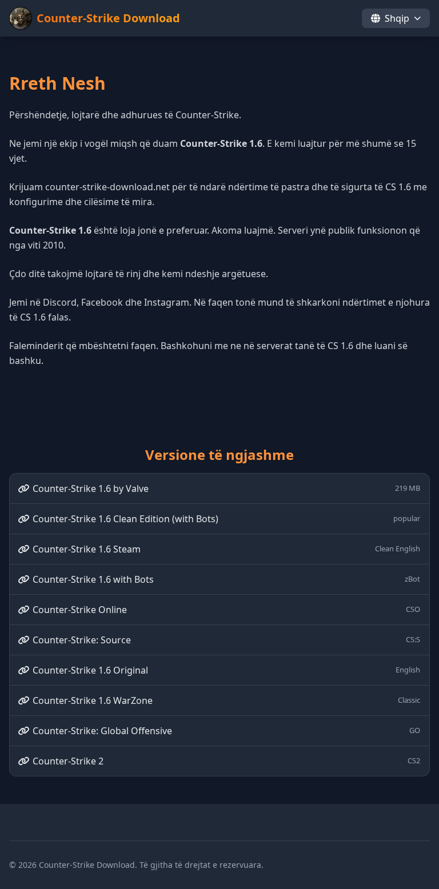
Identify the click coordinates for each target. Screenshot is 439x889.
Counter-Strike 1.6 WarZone (226, 700)
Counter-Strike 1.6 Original (226, 670)
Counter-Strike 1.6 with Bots (226, 579)
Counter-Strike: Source (226, 640)
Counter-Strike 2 (226, 761)
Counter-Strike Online (226, 609)
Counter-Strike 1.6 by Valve (226, 488)
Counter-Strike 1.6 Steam (226, 549)
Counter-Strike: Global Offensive (226, 730)
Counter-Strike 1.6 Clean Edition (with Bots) (226, 518)
